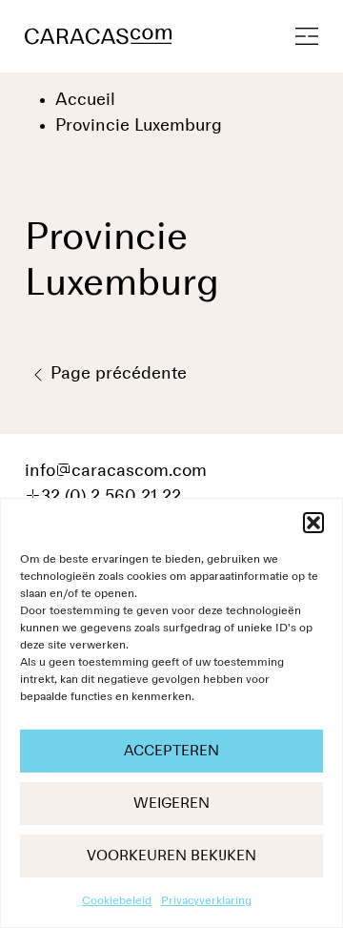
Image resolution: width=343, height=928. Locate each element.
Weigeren (171, 803)
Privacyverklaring (206, 901)
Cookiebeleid (116, 901)
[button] (313, 522)
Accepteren (171, 751)
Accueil (85, 100)
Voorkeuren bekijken (171, 856)
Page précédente (116, 373)
